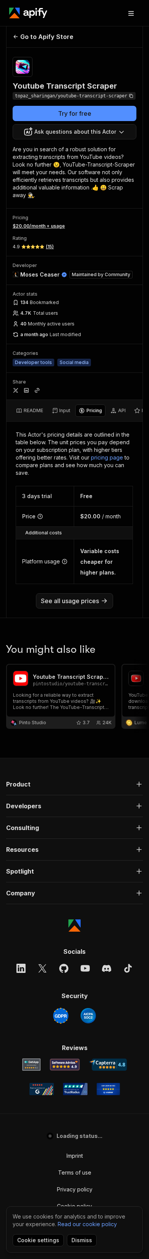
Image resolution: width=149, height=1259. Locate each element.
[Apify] (28, 13)
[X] (42, 968)
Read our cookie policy (87, 1224)
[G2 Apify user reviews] (41, 1089)
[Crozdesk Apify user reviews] (108, 1089)
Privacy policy (74, 1189)
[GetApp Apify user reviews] (31, 1064)
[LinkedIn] (21, 968)
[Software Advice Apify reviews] (65, 1064)
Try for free (74, 113)
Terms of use (74, 1172)
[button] (74, 784)
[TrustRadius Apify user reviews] (75, 1089)
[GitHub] (64, 968)
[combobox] (74, 131)
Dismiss (81, 1240)
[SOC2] (88, 1016)
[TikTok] (128, 968)
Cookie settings (38, 1240)
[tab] (30, 411)
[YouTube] (85, 968)
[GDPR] (61, 1016)
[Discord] (106, 968)
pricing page (107, 457)
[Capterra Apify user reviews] (108, 1064)
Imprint (74, 1155)
